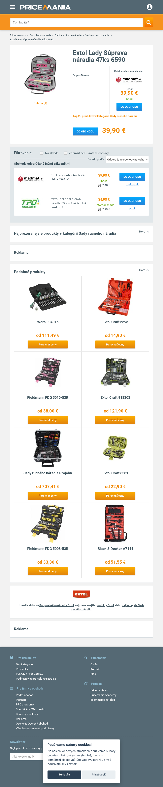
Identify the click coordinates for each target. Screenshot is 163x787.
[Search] (149, 22)
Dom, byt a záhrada (40, 35)
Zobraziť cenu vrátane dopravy (89, 153)
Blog (93, 673)
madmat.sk (132, 184)
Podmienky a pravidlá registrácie (36, 678)
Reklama (21, 718)
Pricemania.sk (18, 35)
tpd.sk (132, 208)
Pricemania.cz (99, 690)
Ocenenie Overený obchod (32, 723)
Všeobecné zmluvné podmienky (35, 728)
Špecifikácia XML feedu (30, 709)
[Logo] (129, 79)
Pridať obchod (24, 695)
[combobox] (127, 159)
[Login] (149, 8)
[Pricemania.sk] (45, 7)
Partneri (21, 699)
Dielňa (58, 35)
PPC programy (25, 704)
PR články (22, 669)
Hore (142, 231)
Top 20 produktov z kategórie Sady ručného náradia (105, 116)
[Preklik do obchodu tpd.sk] (31, 203)
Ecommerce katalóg (102, 699)
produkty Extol (105, 605)
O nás (94, 664)
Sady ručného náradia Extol (56, 605)
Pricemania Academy (103, 695)
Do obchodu (129, 106)
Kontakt (95, 669)
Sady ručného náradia (97, 35)
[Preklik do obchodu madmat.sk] (31, 179)
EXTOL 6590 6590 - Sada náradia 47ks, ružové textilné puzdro (68, 203)
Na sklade (51, 153)
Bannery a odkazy (27, 714)
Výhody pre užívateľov (29, 673)
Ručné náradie (73, 35)
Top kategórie (24, 664)
